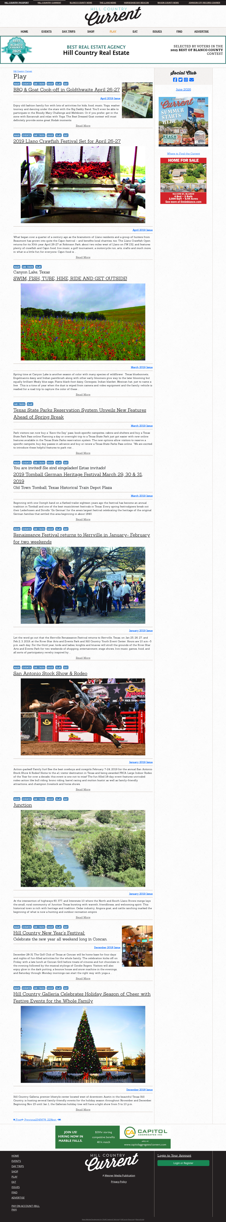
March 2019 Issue (142, 367)
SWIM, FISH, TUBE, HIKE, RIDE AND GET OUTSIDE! (70, 278)
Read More (83, 125)
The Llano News (108, 3)
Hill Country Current (49, 3)
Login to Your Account (174, 1155)
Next (53, 1119)
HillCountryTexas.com (128, 1219)
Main (17, 83)
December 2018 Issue (107, 947)
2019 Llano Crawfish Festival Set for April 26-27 (67, 141)
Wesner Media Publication (120, 1175)
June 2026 (183, 89)
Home (24, 31)
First (18, 1119)
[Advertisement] (179, 225)
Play (113, 31)
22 (48, 1119)
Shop (90, 31)
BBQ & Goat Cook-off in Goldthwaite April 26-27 (66, 89)
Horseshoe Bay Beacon (136, 3)
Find (179, 31)
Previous (29, 1119)
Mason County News (168, 3)
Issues (157, 31)
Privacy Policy (119, 1181)
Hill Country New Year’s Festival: (49, 933)
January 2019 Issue (141, 630)
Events (47, 31)
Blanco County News (81, 3)
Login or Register (183, 1163)
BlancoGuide (140, 1219)
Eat (135, 31)
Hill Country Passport (17, 3)
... (46, 1119)
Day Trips (68, 31)
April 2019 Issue (110, 98)
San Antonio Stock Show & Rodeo (50, 673)
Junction (22, 805)
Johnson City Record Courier (204, 3)
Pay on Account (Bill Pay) (26, 1207)
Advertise (201, 31)
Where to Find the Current (183, 153)
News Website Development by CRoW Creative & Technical (100, 1219)
